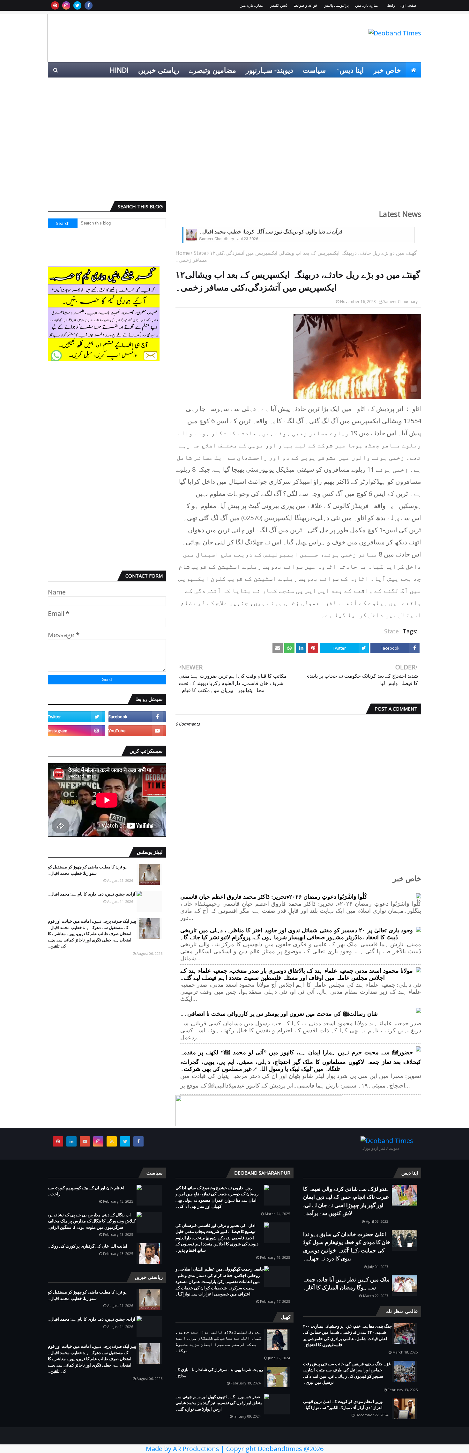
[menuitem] (413, 69)
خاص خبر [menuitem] (387, 70)
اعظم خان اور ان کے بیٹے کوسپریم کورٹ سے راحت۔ (86, 1191)
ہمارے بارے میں (367, 5)
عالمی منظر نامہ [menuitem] (391, 85)
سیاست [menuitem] (314, 70)
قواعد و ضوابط (305, 5)
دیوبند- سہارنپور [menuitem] (269, 70)
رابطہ (390, 5)
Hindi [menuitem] (119, 70)
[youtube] (137, 730)
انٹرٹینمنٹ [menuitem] (318, 85)
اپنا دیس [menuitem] (351, 70)
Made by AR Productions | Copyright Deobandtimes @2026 (235, 1448)
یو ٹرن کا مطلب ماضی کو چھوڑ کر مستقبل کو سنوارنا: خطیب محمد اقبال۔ (87, 870)
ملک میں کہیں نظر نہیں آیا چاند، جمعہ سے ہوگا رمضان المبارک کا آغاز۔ (346, 1283)
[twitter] (77, 5)
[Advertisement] (234, 147)
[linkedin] (71, 1141)
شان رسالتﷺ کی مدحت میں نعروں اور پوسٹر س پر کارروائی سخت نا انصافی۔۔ (279, 1014)
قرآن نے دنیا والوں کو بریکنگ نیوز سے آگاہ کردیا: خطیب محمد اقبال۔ (271, 232)
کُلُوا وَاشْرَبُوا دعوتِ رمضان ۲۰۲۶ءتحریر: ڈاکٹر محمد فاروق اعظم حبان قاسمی (273, 897)
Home (182, 252)
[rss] (112, 1141)
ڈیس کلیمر (278, 5)
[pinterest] (55, 5)
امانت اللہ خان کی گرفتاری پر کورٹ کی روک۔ (87, 1246)
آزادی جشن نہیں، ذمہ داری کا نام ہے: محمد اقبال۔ (91, 894)
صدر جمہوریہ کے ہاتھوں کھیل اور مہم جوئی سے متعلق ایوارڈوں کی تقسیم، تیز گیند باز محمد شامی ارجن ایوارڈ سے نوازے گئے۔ (219, 1403)
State (200, 252)
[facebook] (89, 5)
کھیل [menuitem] (350, 85)
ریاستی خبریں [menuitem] (158, 70)
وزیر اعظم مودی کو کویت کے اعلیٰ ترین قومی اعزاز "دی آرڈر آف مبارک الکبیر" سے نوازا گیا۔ (343, 1404)
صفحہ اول (408, 5)
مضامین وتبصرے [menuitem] (212, 70)
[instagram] (66, 5)
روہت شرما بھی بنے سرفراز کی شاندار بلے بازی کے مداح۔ (219, 1373)
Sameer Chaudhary (400, 301)
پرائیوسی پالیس (336, 5)
